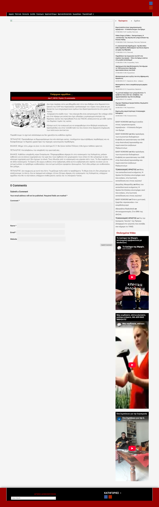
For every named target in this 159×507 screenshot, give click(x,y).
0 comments (70, 98)
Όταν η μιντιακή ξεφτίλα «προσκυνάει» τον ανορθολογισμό (130, 202)
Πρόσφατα (122, 21)
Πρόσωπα (143, 42)
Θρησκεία (130, 81)
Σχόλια (137, 21)
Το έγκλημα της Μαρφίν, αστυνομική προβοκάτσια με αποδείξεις (129, 240)
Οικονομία (40, 14)
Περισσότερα (87, 14)
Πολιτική (18, 14)
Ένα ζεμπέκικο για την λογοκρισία (132, 414)
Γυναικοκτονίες (132, 116)
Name (13, 226)
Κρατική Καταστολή (64, 14)
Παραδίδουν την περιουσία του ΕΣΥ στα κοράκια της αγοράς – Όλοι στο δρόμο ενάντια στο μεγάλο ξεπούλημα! (132, 58)
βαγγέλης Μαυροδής (124, 184)
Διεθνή (32, 14)
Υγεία (61, 98)
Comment (15, 201)
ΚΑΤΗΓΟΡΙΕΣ (111, 493)
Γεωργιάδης (131, 62)
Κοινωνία (25, 14)
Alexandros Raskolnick (125, 209)
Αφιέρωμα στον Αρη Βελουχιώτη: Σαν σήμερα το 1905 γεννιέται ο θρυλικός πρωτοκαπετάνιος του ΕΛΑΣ (131, 68)
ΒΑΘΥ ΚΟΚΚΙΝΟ (122, 122)
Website (13, 239)
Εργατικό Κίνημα (51, 14)
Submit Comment (106, 245)
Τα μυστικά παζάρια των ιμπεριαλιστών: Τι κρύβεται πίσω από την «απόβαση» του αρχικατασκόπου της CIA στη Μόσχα (131, 95)
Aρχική (11, 14)
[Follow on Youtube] (151, 7)
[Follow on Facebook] (151, 3)
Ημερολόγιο (77, 14)
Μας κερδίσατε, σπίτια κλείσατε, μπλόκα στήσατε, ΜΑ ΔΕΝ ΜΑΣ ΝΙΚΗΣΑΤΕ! (131, 317)
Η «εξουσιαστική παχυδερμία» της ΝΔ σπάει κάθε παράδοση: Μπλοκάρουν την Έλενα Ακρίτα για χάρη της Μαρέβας (132, 48)
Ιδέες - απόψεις (138, 81)
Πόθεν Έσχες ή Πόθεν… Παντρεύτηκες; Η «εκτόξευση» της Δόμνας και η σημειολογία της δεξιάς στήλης (132, 38)
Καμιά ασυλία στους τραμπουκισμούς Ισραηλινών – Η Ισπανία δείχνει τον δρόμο (130, 28)
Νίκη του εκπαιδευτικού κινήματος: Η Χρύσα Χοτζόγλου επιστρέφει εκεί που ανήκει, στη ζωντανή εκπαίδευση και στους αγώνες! (130, 175)
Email (13, 232)
